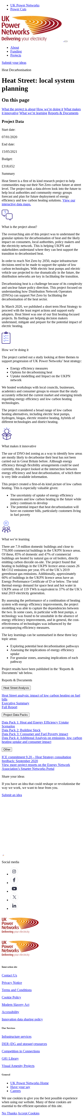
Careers (15, 1091)
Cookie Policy (11, 997)
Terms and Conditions (17, 990)
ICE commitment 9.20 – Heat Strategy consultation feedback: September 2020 (36, 759)
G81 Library (10, 1058)
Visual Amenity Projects (18, 1066)
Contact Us (9, 975)
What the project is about (19, 109)
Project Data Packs (15, 714)
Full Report (9, 707)
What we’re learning (33, 113)
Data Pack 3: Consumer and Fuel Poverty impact (35, 734)
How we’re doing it (49, 109)
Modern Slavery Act (15, 1004)
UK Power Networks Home (29, 1083)
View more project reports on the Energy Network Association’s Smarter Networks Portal (36, 767)
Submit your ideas (14, 62)
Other (6, 749)
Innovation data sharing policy (22, 1019)
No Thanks (9, 1113)
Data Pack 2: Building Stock (21, 730)
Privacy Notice (12, 982)
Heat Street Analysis (16, 688)
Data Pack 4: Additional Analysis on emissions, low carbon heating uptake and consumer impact (42, 740)
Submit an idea (12, 795)
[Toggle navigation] (66, 41)
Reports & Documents (63, 113)
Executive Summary (15, 703)
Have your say (20, 1087)
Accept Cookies (28, 1113)
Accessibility (10, 1012)
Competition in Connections (21, 1051)
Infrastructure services (16, 1036)
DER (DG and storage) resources (24, 1044)
